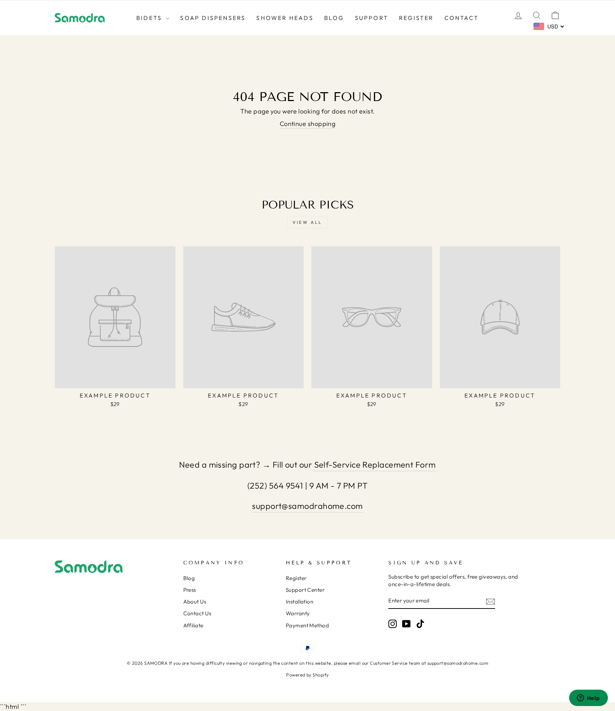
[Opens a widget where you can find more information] (588, 698)
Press (189, 589)
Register (416, 17)
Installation (299, 601)
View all (307, 222)
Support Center (305, 589)
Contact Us (197, 613)
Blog (334, 17)
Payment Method (307, 625)
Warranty (298, 613)
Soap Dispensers (213, 17)
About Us (194, 601)
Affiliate (193, 625)
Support (371, 17)
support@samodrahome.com (307, 506)
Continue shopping (308, 124)
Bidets (150, 17)
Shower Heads (284, 17)
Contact (462, 17)
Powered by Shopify (307, 675)
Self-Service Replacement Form (375, 464)
